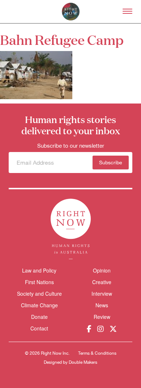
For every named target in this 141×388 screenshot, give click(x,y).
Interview (101, 293)
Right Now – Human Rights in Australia (71, 11)
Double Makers (83, 362)
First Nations (39, 282)
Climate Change (39, 305)
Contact (39, 328)
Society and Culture (39, 293)
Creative (101, 282)
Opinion (102, 270)
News (101, 305)
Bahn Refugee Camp (62, 39)
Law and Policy (39, 270)
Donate (39, 317)
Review (102, 316)
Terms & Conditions (97, 353)
